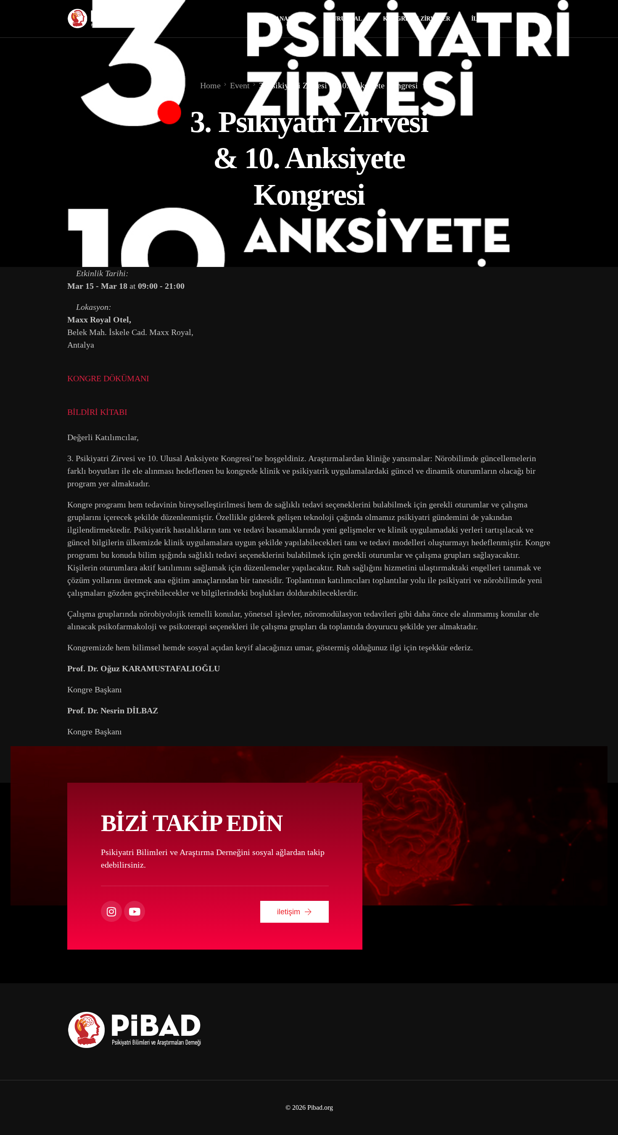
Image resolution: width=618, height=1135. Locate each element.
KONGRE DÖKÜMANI (108, 378)
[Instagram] (543, 18)
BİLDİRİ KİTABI (97, 412)
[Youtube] (527, 18)
